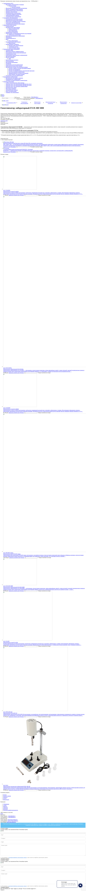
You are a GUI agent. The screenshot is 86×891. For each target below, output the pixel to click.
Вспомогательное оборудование (13, 41)
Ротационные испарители (12, 32)
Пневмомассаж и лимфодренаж (13, 79)
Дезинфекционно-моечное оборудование (15, 23)
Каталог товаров (7, 796)
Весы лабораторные (13, 40)
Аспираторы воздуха (13, 46)
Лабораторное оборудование (9, 25)
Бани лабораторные (13, 31)
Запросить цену (4, 120)
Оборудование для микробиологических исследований (18, 33)
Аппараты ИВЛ (9, 50)
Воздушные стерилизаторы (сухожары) (15, 4)
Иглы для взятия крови (11, 91)
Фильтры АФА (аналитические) (16, 45)
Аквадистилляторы (15, 7)
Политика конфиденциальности (10, 810)
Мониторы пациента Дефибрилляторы (15, 51)
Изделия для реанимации (14, 69)
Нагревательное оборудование (13, 27)
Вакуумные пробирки (11, 88)
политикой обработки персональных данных (17, 857)
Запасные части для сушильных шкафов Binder (16, 86)
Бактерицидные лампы (11, 87)
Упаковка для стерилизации (12, 92)
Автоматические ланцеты (12, 90)
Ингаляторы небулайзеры (12, 62)
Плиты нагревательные (14, 28)
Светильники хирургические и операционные (16, 55)
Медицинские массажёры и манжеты (14, 78)
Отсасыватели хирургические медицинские (16, 52)
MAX (2, 813)
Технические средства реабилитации (14, 64)
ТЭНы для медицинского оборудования (15, 82)
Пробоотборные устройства (12, 44)
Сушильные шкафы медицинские (13, 14)
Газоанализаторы (10, 26)
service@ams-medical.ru (13, 820)
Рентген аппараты (10, 57)
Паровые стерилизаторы (11, 11)
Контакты (5, 809)
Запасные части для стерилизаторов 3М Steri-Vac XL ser (18, 85)
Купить (5, 794)
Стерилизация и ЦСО (8, 3)
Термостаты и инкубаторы (15, 34)
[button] (22, 195)
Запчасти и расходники (8, 81)
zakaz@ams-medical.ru (12, 819)
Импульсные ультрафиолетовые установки (16, 21)
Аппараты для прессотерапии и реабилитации (16, 80)
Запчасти (5, 797)
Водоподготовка (12, 5)
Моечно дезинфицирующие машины (14, 9)
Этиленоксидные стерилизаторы (13, 16)
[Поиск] (15, 98)
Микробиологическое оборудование (14, 20)
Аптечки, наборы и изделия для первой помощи (20, 68)
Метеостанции (12, 43)
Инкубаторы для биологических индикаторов (16, 8)
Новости (5, 806)
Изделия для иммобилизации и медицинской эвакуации (21, 70)
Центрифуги (9, 37)
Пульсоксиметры (10, 61)
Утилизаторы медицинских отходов (14, 19)
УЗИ (10, 58)
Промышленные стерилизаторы (13, 13)
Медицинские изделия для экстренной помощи (17, 67)
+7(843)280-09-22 (39, 98)
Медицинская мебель (11, 56)
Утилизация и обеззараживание (10, 17)
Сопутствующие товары (14, 47)
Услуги (4, 798)
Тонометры (8, 63)
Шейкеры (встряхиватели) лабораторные (15, 35)
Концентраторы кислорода (12, 59)
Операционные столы (11, 53)
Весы (7, 39)
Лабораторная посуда (11, 38)
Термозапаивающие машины (12, 15)
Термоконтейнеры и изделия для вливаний (18, 73)
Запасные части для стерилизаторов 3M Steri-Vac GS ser (18, 84)
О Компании (6, 804)
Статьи (4, 805)
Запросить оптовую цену (14, 195)
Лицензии (5, 807)
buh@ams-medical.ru (11, 822)
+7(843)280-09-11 (34, 97)
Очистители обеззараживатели (13, 22)
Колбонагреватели (13, 29)
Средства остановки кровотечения (16, 72)
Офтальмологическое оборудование (14, 66)
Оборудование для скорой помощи (17, 74)
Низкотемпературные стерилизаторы (14, 10)
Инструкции (6, 799)
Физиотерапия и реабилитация (10, 76)
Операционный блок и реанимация (11, 49)
